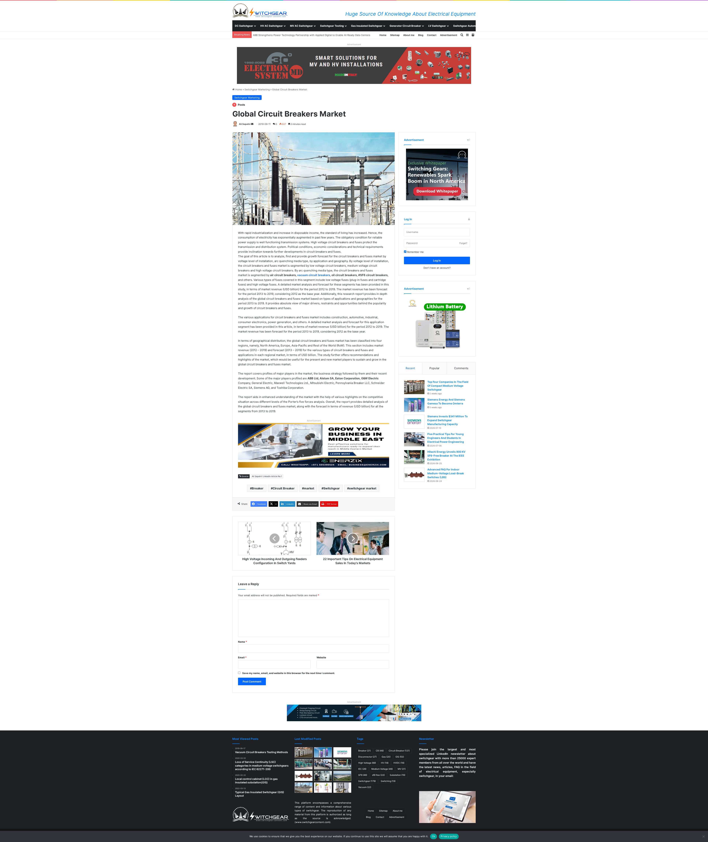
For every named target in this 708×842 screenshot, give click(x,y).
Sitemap (395, 35)
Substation (397, 775)
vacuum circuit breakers (313, 275)
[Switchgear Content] (260, 10)
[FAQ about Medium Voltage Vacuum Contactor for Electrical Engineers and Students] (342, 787)
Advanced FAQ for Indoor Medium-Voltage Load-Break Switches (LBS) (445, 473)
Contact (431, 35)
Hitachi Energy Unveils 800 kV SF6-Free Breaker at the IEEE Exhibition (446, 455)
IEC (362, 768)
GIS (399, 756)
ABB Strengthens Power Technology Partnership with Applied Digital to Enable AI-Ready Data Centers (310, 35)
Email (242, 657)
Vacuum (364, 787)
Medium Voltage (382, 768)
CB (380, 750)
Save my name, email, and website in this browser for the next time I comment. (288, 673)
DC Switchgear (244, 25)
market (309, 488)
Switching (388, 781)
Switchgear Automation (467, 25)
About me (408, 35)
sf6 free (378, 775)
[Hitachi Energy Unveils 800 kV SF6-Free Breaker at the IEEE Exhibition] (414, 457)
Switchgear (331, 488)
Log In (437, 260)
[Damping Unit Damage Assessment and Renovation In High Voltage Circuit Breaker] (323, 787)
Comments (461, 368)
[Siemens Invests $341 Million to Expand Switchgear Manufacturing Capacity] (414, 422)
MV (402, 768)
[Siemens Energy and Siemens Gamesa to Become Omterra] (414, 405)
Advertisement (448, 35)
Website (321, 657)
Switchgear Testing (332, 25)
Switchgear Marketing (257, 89)
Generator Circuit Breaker (405, 25)
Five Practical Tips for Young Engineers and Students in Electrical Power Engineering (445, 437)
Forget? (463, 243)
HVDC (398, 762)
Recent (410, 368)
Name (242, 641)
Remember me (415, 251)
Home (382, 35)
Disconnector (367, 756)
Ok (433, 836)
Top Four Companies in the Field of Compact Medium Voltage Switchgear (447, 385)
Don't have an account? (437, 267)
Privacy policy (449, 836)
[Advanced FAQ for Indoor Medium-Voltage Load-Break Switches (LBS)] (414, 475)
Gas (386, 756)
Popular (434, 368)
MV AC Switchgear (301, 25)
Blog (420, 35)
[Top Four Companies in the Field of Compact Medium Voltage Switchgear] (414, 387)
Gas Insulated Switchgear (366, 25)
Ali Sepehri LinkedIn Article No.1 (267, 476)
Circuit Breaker (284, 488)
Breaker (257, 488)
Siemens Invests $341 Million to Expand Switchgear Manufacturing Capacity (447, 420)
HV (384, 762)
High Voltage (367, 762)
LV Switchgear (437, 25)
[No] (703, 836)
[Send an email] (252, 124)
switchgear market (362, 488)
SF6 (362, 775)
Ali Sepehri (245, 124)
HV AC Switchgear (271, 25)
